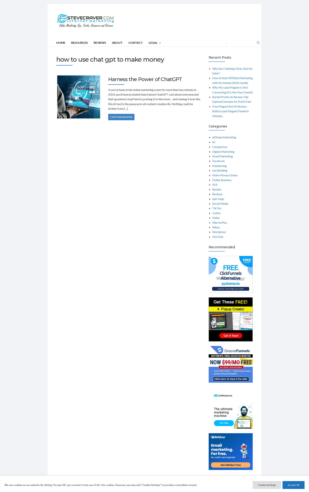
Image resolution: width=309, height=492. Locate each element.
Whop (216, 227)
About (117, 42)
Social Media (220, 203)
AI (213, 142)
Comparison (219, 146)
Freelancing (219, 165)
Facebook (218, 161)
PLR (214, 184)
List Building (219, 170)
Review (216, 189)
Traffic (216, 213)
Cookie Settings (267, 484)
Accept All (293, 484)
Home (60, 42)
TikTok (216, 208)
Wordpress (219, 232)
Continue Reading (121, 117)
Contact (135, 42)
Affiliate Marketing (224, 137)
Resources (79, 42)
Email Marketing (222, 156)
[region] (154, 484)
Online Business (222, 180)
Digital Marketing (223, 151)
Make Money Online (224, 175)
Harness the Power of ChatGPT (145, 79)
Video (216, 217)
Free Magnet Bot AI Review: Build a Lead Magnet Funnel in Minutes (230, 111)
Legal (153, 42)
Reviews (100, 42)
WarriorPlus (219, 222)
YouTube (217, 236)
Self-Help (218, 199)
